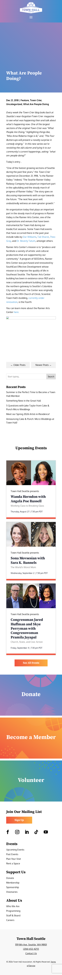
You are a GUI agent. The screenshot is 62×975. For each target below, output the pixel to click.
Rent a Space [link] (13, 863)
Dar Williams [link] (29, 236)
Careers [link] (10, 920)
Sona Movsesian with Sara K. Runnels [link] (28, 560)
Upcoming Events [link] (15, 850)
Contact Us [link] (31, 953)
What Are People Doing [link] (36, 104)
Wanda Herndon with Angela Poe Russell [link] (28, 498)
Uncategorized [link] (14, 104)
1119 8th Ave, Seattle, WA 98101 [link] (31, 944)
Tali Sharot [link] (43, 236)
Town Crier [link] (36, 100)
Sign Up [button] (19, 820)
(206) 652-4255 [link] (31, 948)
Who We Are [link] (12, 906)
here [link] (16, 312)
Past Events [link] (12, 854)
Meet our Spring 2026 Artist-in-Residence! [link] (28, 414)
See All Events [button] (31, 663)
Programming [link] (13, 911)
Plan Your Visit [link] (13, 859)
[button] (31, 17)
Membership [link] (12, 883)
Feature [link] (25, 100)
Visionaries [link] (11, 892)
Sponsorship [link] (12, 887)
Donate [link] (10, 878)
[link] (31, 7)
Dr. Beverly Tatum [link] (26, 240)
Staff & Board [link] (13, 915)
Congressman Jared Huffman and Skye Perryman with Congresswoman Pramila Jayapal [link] (27, 629)
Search (51, 376)
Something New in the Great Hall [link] (23, 400)
